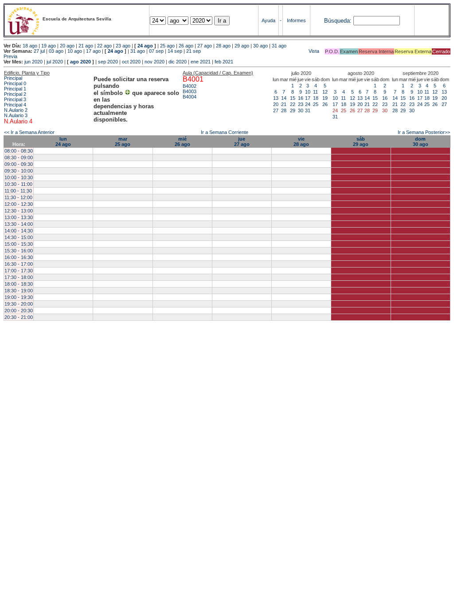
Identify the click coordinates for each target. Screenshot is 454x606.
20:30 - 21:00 (18, 317)
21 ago (85, 45)
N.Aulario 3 (15, 115)
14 (283, 98)
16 (300, 98)
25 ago (167, 45)
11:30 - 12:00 (18, 197)
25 (315, 104)
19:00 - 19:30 (18, 297)
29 (292, 110)
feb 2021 (224, 61)
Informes (296, 20)
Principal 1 (15, 88)
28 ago (223, 45)
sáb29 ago (360, 141)
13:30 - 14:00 (18, 224)
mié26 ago (182, 141)
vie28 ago (301, 141)
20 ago (67, 45)
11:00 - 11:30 (18, 190)
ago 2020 (80, 61)
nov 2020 (154, 61)
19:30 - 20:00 (18, 304)
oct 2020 (131, 61)
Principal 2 (15, 94)
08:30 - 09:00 (18, 157)
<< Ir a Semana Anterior (29, 132)
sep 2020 (108, 61)
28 (283, 110)
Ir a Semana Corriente (224, 132)
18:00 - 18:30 (18, 284)
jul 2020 (55, 61)
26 (325, 104)
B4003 (189, 91)
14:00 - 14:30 (18, 230)
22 (292, 104)
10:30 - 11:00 (18, 184)
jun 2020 (33, 61)
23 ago (123, 45)
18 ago (30, 45)
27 (275, 110)
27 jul (39, 51)
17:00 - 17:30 (18, 270)
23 (300, 104)
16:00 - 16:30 (18, 257)
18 (315, 98)
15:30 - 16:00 (18, 250)
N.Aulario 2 (15, 110)
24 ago (145, 45)
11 (315, 91)
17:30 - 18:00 (18, 277)
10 (307, 91)
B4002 (189, 86)
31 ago (279, 45)
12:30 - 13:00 (18, 210)
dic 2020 (177, 61)
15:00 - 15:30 (18, 244)
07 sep (156, 51)
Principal (13, 78)
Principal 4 (15, 104)
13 (275, 98)
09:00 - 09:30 (18, 164)
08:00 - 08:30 (18, 150)
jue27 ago (242, 141)
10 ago (74, 51)
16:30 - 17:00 (18, 264)
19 (325, 98)
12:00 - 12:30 (18, 204)
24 (307, 104)
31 (307, 110)
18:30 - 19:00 (18, 290)
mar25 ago (122, 141)
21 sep (193, 51)
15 (292, 98)
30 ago (260, 45)
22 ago (104, 45)
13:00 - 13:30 (18, 217)
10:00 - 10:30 (18, 177)
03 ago (56, 51)
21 (283, 104)
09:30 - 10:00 (18, 170)
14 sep (175, 51)
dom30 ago (420, 141)
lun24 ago (63, 141)
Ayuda (268, 20)
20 (275, 104)
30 (300, 110)
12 (325, 91)
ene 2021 (201, 61)
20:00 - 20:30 (18, 310)
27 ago (204, 45)
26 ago (186, 45)
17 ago (93, 51)
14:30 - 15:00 (18, 237)
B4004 (189, 96)
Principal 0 (15, 83)
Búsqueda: (338, 20)
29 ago (242, 45)
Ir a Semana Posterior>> (424, 132)
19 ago (48, 45)
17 (307, 98)
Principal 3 (15, 99)
